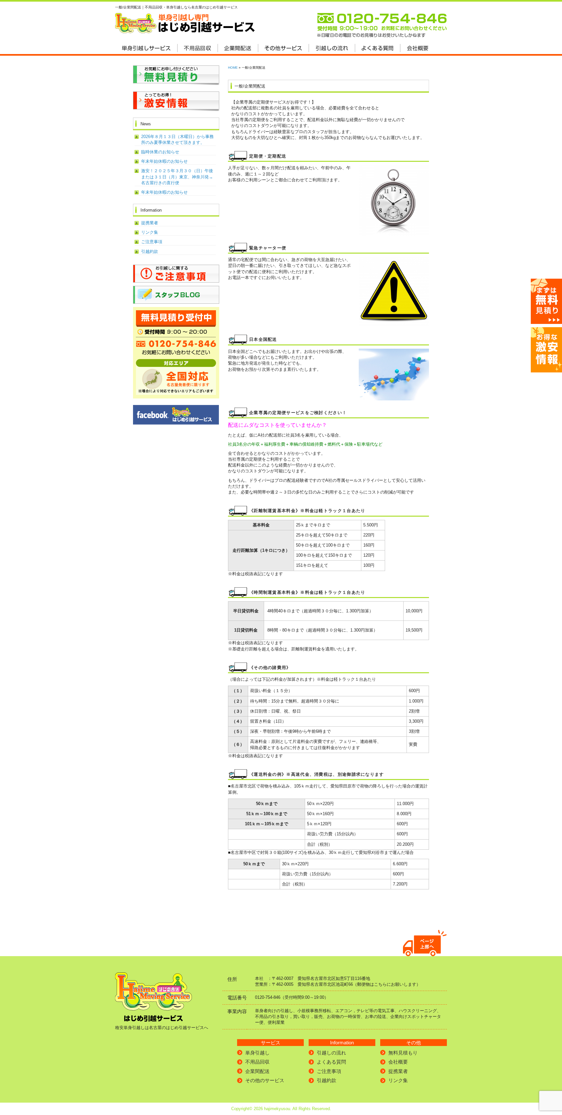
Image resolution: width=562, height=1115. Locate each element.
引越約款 (149, 251)
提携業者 (149, 222)
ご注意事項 (151, 241)
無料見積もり (403, 1052)
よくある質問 (331, 1062)
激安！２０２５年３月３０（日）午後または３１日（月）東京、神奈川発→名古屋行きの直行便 (177, 176)
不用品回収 (257, 1062)
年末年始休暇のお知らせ (164, 161)
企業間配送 (257, 1071)
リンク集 (149, 232)
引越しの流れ (331, 1052)
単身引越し (257, 1052)
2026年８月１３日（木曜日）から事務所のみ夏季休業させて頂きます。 (177, 139)
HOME (233, 67)
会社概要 (398, 1062)
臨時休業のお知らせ (160, 151)
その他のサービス (264, 1080)
